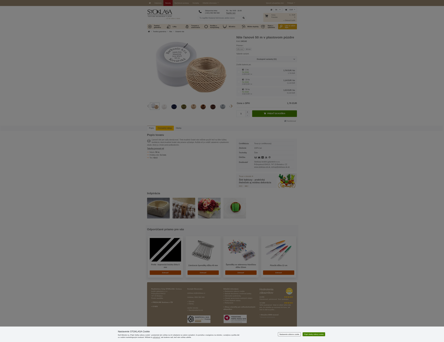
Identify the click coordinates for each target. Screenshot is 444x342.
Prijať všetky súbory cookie (314, 334)
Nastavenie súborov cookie (289, 334)
